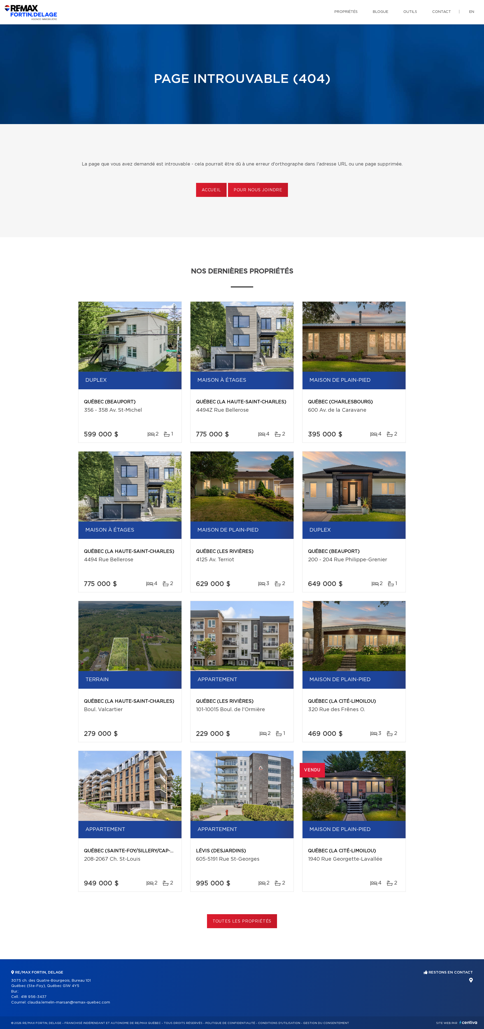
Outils (410, 12)
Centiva (468, 1022)
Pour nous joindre (258, 190)
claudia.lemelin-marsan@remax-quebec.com (68, 1002)
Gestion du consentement (326, 1023)
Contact (441, 12)
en (471, 12)
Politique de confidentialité (230, 1023)
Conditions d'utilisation (279, 1023)
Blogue (380, 12)
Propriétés (346, 12)
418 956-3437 (33, 997)
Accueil (211, 190)
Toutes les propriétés (242, 921)
